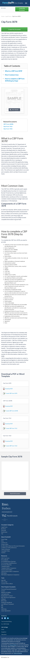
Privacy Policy (4, 544)
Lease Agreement (6, 610)
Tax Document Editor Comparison (10, 571)
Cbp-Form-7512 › (8, 126)
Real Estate (4, 532)
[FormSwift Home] (12, 3)
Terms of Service (5, 549)
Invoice (3, 590)
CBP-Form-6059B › (8, 124)
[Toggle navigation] (26, 3)
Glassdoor (4, 634)
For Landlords (4, 559)
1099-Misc (4, 609)
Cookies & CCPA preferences (9, 547)
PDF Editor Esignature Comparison (10, 574)
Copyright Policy (5, 551)
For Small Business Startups (8, 561)
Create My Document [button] (14, 29)
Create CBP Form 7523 (11, 446)
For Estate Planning (6, 564)
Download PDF (9, 388)
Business (3, 528)
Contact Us (4, 542)
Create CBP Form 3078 (11, 393)
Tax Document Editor (6, 569)
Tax (2, 533)
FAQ (2, 541)
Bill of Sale (3, 600)
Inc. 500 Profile (5, 624)
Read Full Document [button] (15, 493)
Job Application (5, 594)
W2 (2, 605)
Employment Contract (7, 595)
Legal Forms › (8, 16)
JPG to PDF (4, 582)
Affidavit (3, 599)
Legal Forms (4, 527)
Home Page (4, 539)
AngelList (3, 632)
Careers (3, 552)
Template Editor (5, 566)
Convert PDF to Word (7, 583)
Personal (3, 530)
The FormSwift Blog (6, 621)
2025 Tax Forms (5, 558)
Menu (4, 8)
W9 (2, 607)
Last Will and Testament (7, 604)
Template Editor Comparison (8, 568)
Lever (2, 629)
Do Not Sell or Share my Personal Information (13, 546)
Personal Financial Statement (8, 589)
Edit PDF (3, 580)
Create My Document (22, 9)
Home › (3, 16)
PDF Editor (4, 573)
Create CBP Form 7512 (11, 428)
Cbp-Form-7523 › (8, 128)
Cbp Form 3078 (16, 16)
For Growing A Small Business (9, 563)
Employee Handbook (6, 602)
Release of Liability (6, 592)
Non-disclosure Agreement (8, 597)
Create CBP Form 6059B (12, 411)
